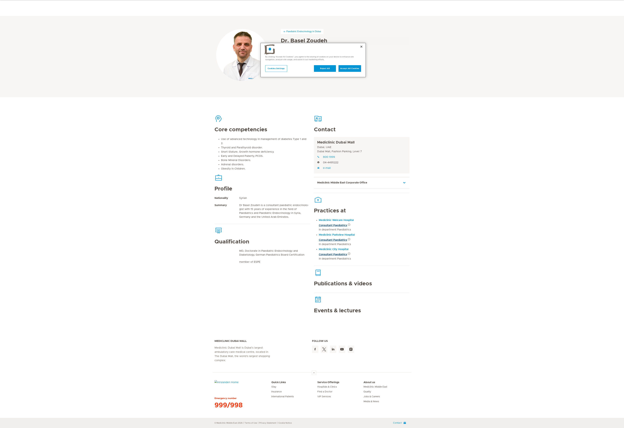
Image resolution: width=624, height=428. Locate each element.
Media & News (371, 401)
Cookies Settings (276, 68)
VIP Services (324, 397)
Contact (397, 423)
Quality (367, 392)
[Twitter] (324, 349)
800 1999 (329, 157)
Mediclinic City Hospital (333, 249)
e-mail (327, 168)
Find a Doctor (324, 392)
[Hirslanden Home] (242, 384)
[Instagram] (351, 349)
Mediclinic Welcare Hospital (336, 220)
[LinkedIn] (333, 349)
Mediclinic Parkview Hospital (337, 234)
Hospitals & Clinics (327, 387)
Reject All (325, 68)
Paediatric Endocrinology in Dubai (303, 31)
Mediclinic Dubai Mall (336, 142)
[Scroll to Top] (314, 373)
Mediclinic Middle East (375, 387)
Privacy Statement (267, 423)
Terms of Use (251, 423)
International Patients (282, 397)
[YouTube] (342, 349)
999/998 (228, 405)
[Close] (361, 46)
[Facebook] (315, 349)
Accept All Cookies (349, 68)
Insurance (276, 392)
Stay (273, 387)
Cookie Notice (285, 423)
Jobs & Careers (372, 397)
